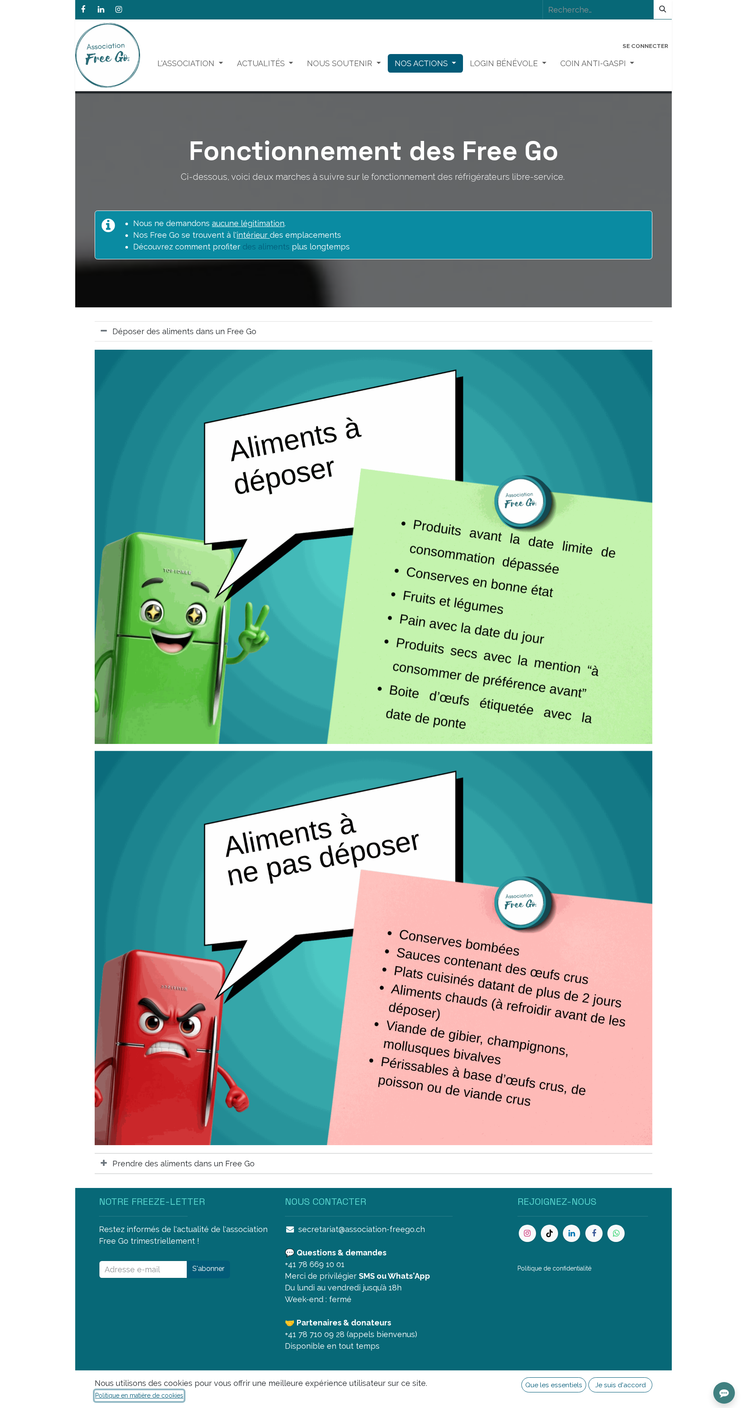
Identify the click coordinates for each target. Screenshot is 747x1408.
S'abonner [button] (208, 1268)
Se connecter (645, 45)
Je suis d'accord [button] (620, 1385)
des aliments (266, 246)
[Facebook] (83, 9)
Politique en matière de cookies (139, 1395)
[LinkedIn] (101, 9)
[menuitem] (190, 63)
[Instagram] (118, 9)
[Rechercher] (663, 9)
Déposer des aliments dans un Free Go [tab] (184, 331)
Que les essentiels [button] (553, 1385)
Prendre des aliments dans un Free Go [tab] (184, 1163)
